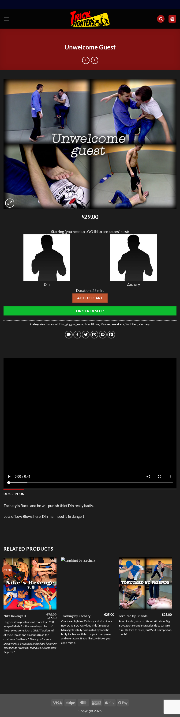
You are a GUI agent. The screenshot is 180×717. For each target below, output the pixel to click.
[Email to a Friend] (94, 334)
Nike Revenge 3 (15, 616)
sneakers (118, 324)
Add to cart (90, 298)
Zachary (144, 324)
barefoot (52, 324)
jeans (79, 324)
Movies (105, 324)
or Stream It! (90, 311)
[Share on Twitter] (86, 334)
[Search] (161, 19)
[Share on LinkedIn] (111, 334)
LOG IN (92, 231)
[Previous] (3, 625)
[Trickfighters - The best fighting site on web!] (90, 19)
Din (61, 324)
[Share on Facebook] (77, 334)
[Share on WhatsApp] (69, 334)
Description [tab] (14, 494)
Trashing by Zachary (75, 616)
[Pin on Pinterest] (103, 334)
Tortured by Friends (133, 616)
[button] (6, 19)
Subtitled (131, 324)
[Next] (171, 625)
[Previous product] (94, 60)
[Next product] (85, 60)
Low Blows (92, 324)
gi (66, 324)
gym (72, 324)
